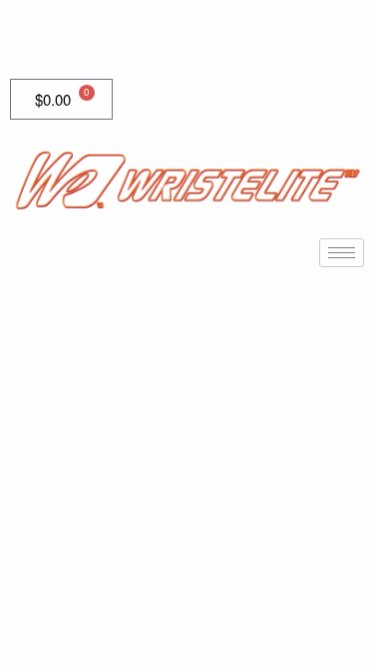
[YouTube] (74, 38)
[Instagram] (118, 38)
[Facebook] (30, 38)
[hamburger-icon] (341, 252)
